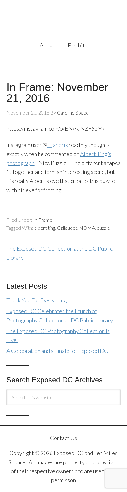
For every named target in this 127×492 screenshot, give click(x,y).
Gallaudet (67, 228)
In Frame (42, 220)
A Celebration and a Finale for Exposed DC (57, 350)
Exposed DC (63, 21)
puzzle (103, 228)
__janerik (57, 144)
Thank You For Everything (36, 300)
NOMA (87, 228)
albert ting (44, 228)
